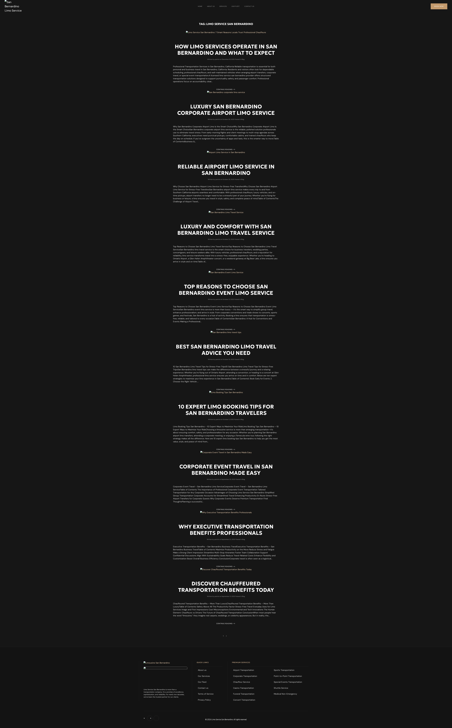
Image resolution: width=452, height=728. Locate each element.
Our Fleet (236, 6)
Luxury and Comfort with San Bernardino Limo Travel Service (226, 229)
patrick (217, 59)
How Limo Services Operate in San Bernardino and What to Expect (226, 49)
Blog (243, 59)
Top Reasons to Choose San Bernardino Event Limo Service (226, 289)
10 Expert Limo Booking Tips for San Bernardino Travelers (226, 409)
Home (200, 6)
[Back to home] (14, 6)
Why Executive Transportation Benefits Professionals (226, 529)
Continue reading (224, 89)
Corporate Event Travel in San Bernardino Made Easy (226, 469)
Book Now (439, 6)
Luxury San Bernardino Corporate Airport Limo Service (226, 109)
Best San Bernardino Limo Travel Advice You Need (226, 349)
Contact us (249, 6)
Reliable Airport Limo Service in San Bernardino (226, 169)
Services (223, 6)
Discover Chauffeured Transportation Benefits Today (226, 586)
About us (211, 6)
